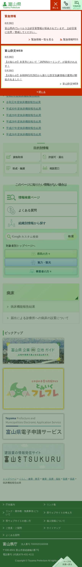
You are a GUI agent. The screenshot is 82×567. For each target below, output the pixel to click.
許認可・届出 (56, 157)
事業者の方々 (44, 271)
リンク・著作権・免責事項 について (22, 513)
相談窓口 (54, 168)
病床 (10, 293)
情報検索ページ (29, 197)
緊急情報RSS (70, 39)
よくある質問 (27, 210)
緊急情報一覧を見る (42, 39)
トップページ (10, 479)
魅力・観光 (44, 262)
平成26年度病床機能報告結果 (23, 134)
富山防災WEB (70, 83)
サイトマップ (53, 528)
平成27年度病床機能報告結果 (23, 128)
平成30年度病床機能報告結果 (23, 108)
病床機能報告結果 (23, 306)
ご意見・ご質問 (14, 528)
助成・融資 (19, 168)
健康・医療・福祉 (51, 479)
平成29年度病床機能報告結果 (23, 115)
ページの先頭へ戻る (65, 561)
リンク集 (51, 504)
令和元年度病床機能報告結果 (23, 102)
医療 (65, 479)
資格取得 (18, 157)
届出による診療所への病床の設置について (40, 318)
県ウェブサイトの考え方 (59, 512)
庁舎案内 (10, 504)
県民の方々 (44, 253)
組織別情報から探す (32, 223)
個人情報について (56, 521)
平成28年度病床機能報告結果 (23, 121)
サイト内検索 (9, 236)
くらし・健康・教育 (29, 479)
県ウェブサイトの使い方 (18, 521)
